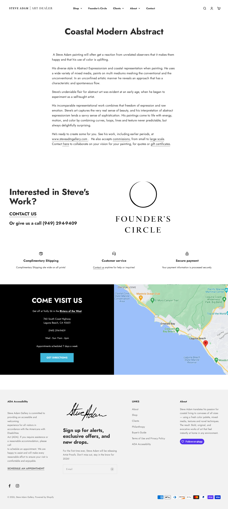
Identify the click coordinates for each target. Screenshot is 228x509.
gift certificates (160, 144)
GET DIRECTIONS (57, 357)
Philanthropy (138, 427)
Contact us (98, 267)
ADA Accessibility (141, 444)
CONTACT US (23, 214)
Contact (150, 8)
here (65, 144)
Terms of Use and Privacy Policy (148, 438)
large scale (157, 139)
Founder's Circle (97, 8)
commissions (121, 139)
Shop (76, 8)
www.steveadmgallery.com (70, 139)
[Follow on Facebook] (9, 486)
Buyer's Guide (139, 432)
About (133, 8)
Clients (117, 8)
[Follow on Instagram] (17, 486)
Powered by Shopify (44, 497)
